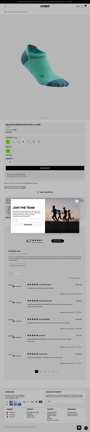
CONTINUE (28, 225)
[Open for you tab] (79, 428)
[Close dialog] (76, 201)
